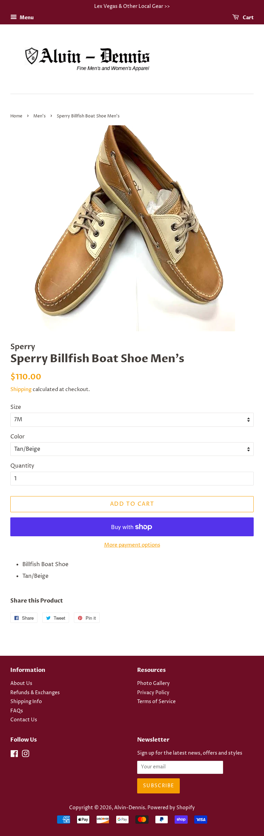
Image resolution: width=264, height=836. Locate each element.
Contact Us (23, 720)
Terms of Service (156, 702)
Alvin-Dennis (129, 808)
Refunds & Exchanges (35, 693)
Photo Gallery (153, 683)
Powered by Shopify (171, 808)
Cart (248, 17)
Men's (39, 116)
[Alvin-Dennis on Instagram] (25, 755)
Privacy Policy (153, 693)
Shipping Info (26, 702)
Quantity (22, 466)
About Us (21, 683)
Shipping (21, 389)
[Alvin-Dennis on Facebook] (14, 755)
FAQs (16, 711)
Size (15, 407)
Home (16, 116)
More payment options (132, 545)
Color (17, 436)
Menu (26, 17)
